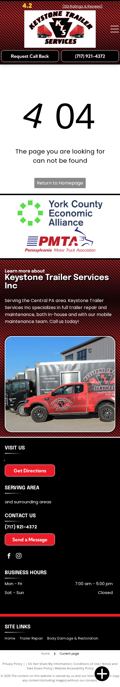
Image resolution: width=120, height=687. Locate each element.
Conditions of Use (86, 664)
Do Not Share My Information (49, 664)
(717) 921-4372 (21, 527)
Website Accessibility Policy (74, 668)
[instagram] (19, 556)
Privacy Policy (12, 664)
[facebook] (9, 556)
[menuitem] (12, 638)
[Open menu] (115, 29)
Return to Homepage (60, 183)
